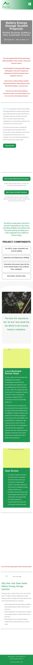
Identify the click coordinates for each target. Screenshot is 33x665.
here (21, 75)
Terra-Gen (6, 109)
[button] (29, 4)
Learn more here (23, 86)
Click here (26, 60)
